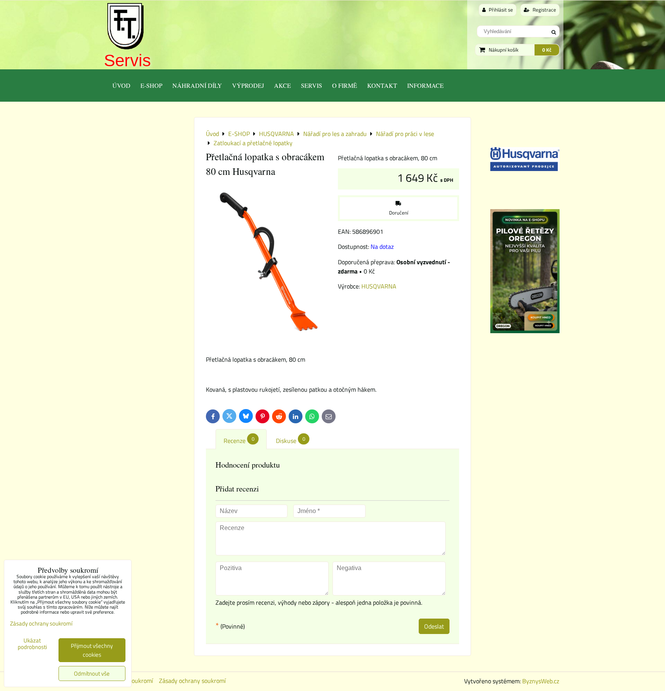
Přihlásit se (500, 9)
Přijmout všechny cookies (92, 650)
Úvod (121, 85)
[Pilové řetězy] (525, 330)
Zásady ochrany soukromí (192, 680)
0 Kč (546, 50)
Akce (282, 85)
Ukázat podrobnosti (32, 643)
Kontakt (382, 85)
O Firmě (344, 85)
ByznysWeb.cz (540, 681)
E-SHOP (151, 85)
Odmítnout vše (92, 673)
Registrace (543, 9)
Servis (127, 60)
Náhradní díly (197, 85)
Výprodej (248, 85)
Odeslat (434, 626)
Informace (425, 85)
